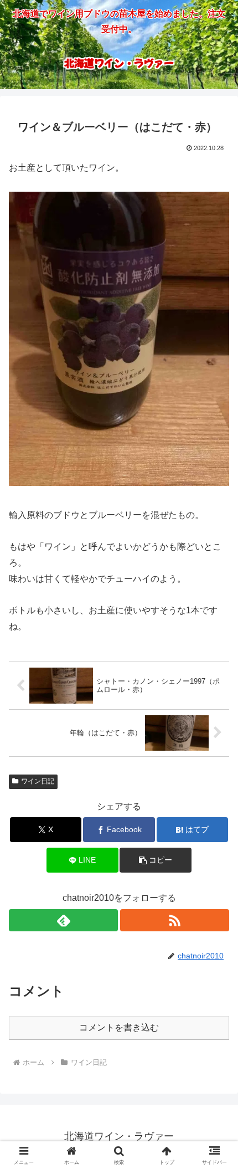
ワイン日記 (37, 781)
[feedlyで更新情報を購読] (63, 920)
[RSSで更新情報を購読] (174, 920)
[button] (155, 860)
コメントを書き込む (119, 1027)
